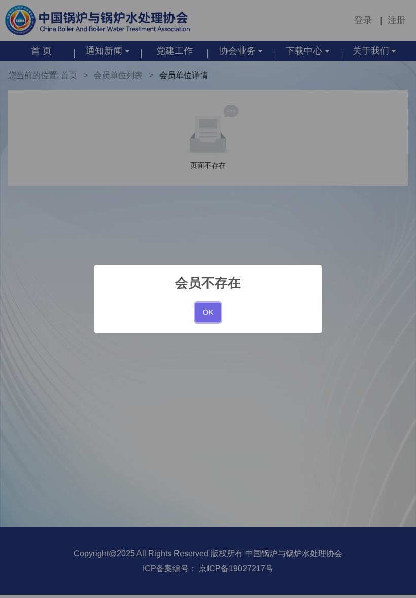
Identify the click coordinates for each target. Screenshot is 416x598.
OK (208, 312)
